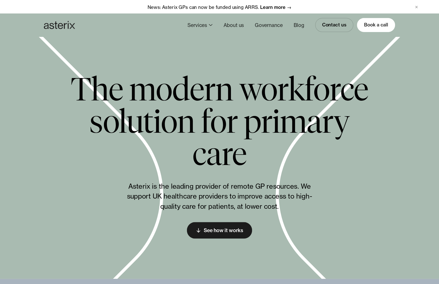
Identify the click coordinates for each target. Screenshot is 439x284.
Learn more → (275, 7)
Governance (269, 25)
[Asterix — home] (59, 25)
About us (234, 25)
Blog (299, 25)
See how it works (223, 230)
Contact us (334, 25)
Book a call (376, 25)
